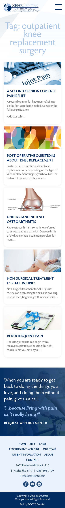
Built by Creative (32, 504)
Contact (32, 460)
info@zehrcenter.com (33, 475)
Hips (32, 443)
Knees (42, 443)
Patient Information (26, 454)
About (48, 454)
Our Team (49, 449)
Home (22, 443)
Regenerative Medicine (24, 449)
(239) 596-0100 (45, 470)
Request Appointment (24, 423)
